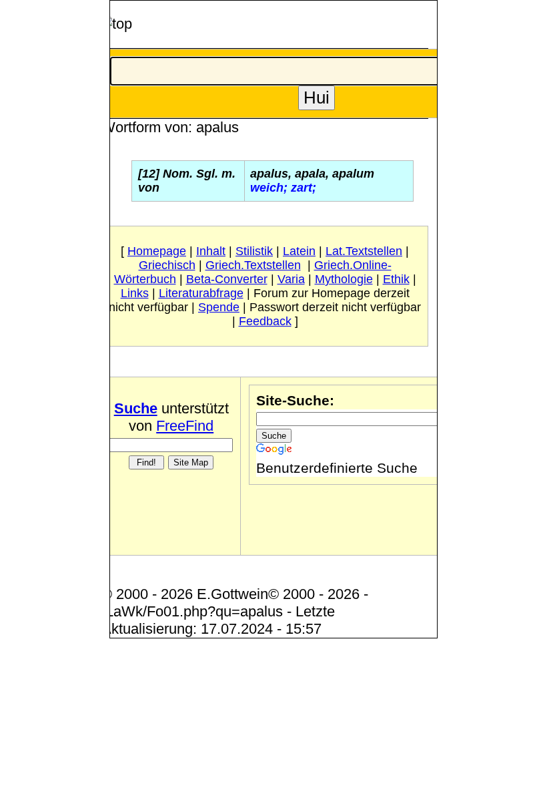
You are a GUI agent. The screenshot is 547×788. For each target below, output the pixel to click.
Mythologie (344, 279)
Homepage (156, 251)
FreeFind (184, 425)
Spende (218, 307)
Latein (299, 251)
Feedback (265, 321)
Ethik (396, 279)
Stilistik (254, 251)
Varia (291, 279)
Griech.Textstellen (253, 265)
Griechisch (167, 265)
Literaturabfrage (201, 293)
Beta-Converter (226, 279)
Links (135, 293)
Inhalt (210, 251)
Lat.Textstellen (364, 251)
